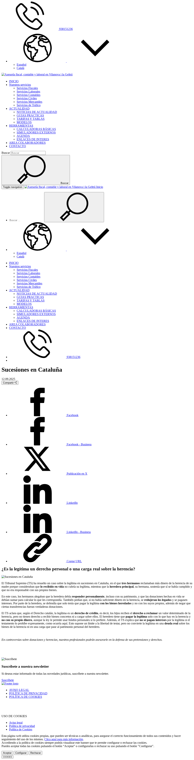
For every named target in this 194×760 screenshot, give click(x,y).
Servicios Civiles (27, 98)
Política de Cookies (20, 729)
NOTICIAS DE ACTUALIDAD (37, 112)
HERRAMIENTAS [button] (21, 125)
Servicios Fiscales (27, 88)
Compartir (8, 382)
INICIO (14, 81)
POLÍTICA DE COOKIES (25, 696)
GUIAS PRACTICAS (30, 115)
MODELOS (24, 122)
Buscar (6, 152)
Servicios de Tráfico (29, 105)
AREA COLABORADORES (27, 142)
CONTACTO (17, 146)
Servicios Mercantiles (29, 101)
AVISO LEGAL (19, 690)
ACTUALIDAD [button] (19, 108)
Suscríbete (8, 680)
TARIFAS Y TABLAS (31, 118)
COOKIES (7, 757)
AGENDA (23, 135)
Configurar (21, 752)
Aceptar (7, 752)
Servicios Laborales (28, 91)
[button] (66, 61)
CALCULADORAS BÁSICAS (36, 129)
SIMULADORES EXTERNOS (36, 132)
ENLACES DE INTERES (33, 139)
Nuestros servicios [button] (20, 84)
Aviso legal (16, 722)
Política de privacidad (22, 726)
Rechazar (35, 752)
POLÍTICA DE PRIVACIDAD (28, 693)
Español (21, 64)
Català (20, 68)
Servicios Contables (28, 95)
